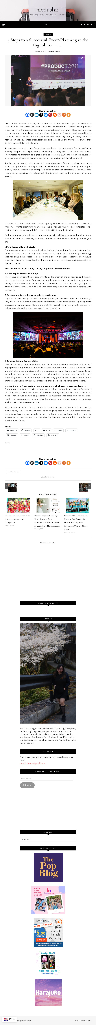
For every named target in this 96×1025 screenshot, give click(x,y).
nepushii (48, 9)
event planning (13, 472)
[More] (68, 115)
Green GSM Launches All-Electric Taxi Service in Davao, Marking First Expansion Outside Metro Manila (76, 522)
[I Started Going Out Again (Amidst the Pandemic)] (86, 486)
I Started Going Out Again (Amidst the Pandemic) (44, 268)
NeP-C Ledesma (55, 51)
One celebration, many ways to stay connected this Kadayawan (17, 519)
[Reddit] (55, 115)
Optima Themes (25, 1020)
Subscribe (27, 785)
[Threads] (41, 115)
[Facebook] (27, 115)
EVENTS (48, 34)
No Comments (48, 477)
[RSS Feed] (64, 115)
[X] (32, 115)
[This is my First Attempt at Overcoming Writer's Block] (10, 486)
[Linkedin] (37, 115)
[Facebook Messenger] (46, 115)
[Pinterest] (50, 115)
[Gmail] (59, 115)
